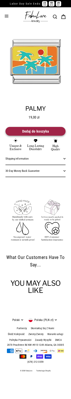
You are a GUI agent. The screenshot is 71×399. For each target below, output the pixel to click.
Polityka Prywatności (20, 339)
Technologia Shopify (43, 371)
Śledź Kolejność (16, 334)
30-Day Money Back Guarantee (22, 171)
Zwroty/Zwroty (36, 334)
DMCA (58, 339)
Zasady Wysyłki (43, 339)
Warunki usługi (55, 334)
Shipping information (17, 158)
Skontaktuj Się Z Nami (42, 328)
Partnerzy (22, 328)
